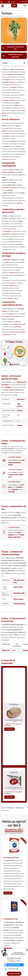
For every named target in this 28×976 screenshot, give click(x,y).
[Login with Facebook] (6, 965)
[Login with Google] (6, 969)
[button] (27, 950)
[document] (14, 488)
